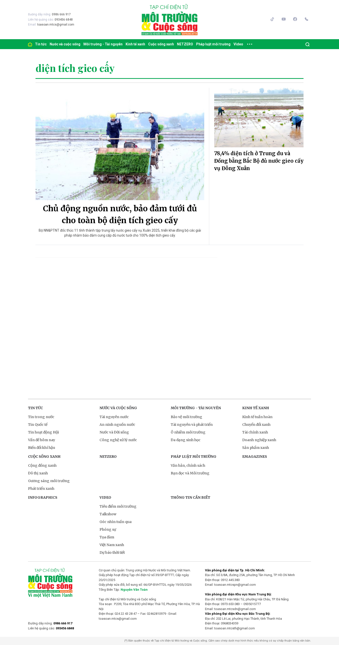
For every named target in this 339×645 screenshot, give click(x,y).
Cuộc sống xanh (161, 44)
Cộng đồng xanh (42, 465)
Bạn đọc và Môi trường (190, 473)
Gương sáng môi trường (49, 481)
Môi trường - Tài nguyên (103, 44)
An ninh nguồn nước (117, 424)
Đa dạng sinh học (186, 440)
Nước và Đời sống (114, 432)
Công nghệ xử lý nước (118, 440)
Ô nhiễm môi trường (188, 432)
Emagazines (254, 456)
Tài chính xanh (255, 432)
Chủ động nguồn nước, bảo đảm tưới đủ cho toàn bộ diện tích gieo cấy (120, 214)
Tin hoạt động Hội (43, 432)
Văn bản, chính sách (188, 465)
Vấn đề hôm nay (41, 440)
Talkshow (108, 514)
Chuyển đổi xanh (256, 424)
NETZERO (185, 44)
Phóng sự (108, 529)
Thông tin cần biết (190, 497)
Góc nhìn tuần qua (116, 522)
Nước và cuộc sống (65, 44)
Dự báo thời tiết (112, 552)
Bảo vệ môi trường (186, 417)
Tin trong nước (41, 417)
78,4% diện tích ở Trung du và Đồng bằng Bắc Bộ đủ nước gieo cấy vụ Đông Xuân (259, 160)
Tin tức (41, 44)
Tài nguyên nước (114, 417)
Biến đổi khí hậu (41, 447)
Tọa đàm (107, 537)
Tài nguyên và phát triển (192, 424)
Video (238, 44)
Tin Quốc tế (37, 424)
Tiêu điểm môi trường (118, 506)
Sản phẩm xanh (255, 447)
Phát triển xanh (41, 488)
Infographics (42, 497)
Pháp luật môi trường (213, 44)
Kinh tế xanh (135, 44)
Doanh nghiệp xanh (259, 440)
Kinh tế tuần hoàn (257, 417)
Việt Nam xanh (112, 545)
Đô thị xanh (38, 473)
